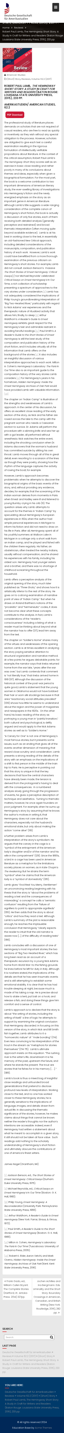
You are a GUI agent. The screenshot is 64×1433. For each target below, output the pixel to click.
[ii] (44, 291)
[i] (5, 1175)
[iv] (37, 331)
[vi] (18, 378)
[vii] (6, 393)
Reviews (25, 79)
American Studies (16, 74)
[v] (37, 354)
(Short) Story (14, 79)
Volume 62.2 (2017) (41, 79)
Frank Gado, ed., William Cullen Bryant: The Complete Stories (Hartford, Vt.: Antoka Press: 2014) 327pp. (16, 1289)
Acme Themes (43, 1427)
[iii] (37, 315)
